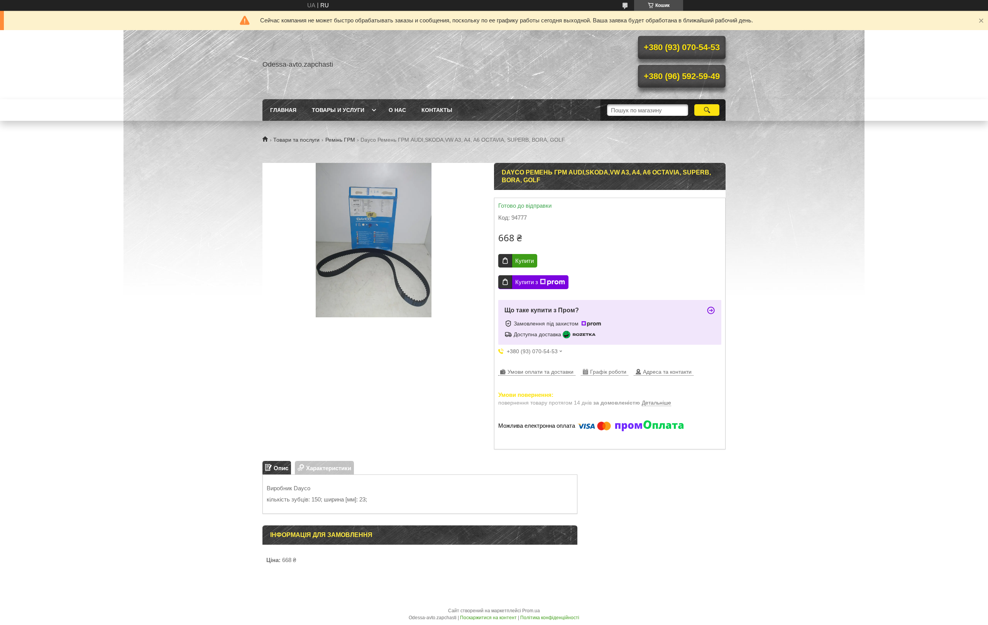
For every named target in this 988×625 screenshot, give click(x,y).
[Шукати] (706, 110)
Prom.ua (531, 610)
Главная (283, 110)
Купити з (526, 282)
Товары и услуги (338, 110)
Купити (524, 260)
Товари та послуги (296, 140)
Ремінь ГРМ (340, 140)
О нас (397, 110)
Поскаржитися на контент (488, 617)
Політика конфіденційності (549, 617)
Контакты (436, 110)
